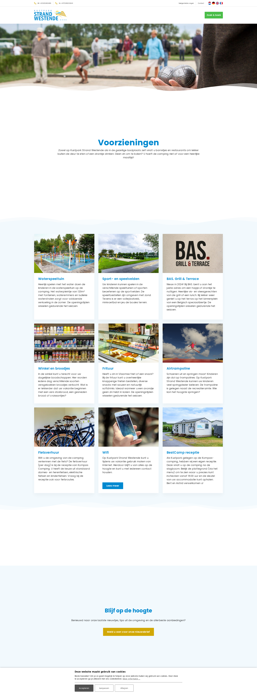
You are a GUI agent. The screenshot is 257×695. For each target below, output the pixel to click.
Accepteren (84, 688)
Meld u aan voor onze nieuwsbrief (128, 631)
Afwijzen (124, 688)
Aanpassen (104, 688)
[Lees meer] (128, 427)
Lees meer (112, 485)
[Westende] (51, 15)
